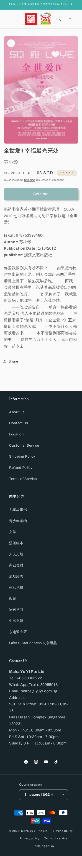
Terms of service (55, 838)
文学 (12, 532)
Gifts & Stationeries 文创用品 (33, 643)
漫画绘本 (16, 543)
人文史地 (16, 554)
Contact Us (18, 423)
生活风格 (16, 587)
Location (16, 434)
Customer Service (24, 445)
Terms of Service (23, 479)
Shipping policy (43, 846)
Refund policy (63, 830)
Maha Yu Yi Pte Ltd (34, 831)
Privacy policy (29, 838)
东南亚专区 (18, 632)
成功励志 (16, 576)
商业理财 (16, 565)
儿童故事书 (18, 510)
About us (17, 412)
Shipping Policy (22, 456)
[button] (10, 18)
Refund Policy (21, 467)
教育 (12, 598)
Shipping (29, 180)
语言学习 (16, 609)
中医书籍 (16, 621)
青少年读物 (18, 521)
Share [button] (13, 361)
